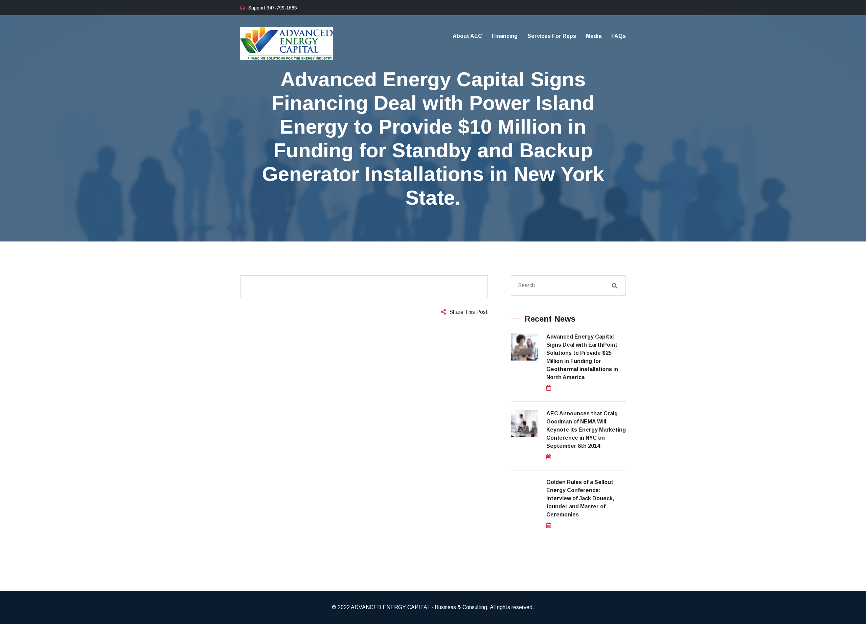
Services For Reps (551, 36)
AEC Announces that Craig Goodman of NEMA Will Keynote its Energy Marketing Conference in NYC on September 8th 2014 (586, 430)
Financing (505, 36)
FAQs (618, 36)
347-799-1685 (282, 7)
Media (593, 36)
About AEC (467, 36)
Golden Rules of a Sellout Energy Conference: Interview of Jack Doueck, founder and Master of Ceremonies (580, 498)
